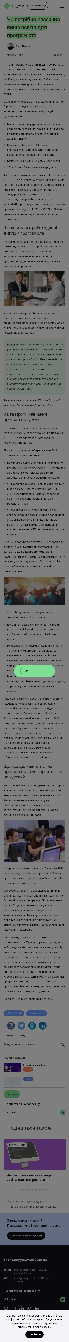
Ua (26, 671)
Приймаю (35, 1334)
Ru (42, 671)
